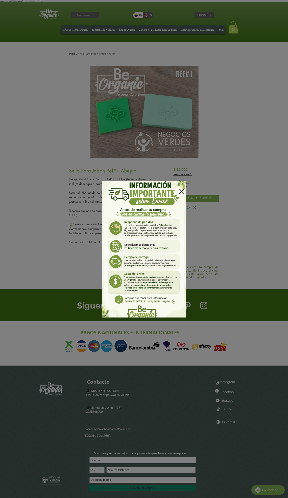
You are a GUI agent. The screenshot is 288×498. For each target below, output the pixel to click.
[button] (181, 191)
